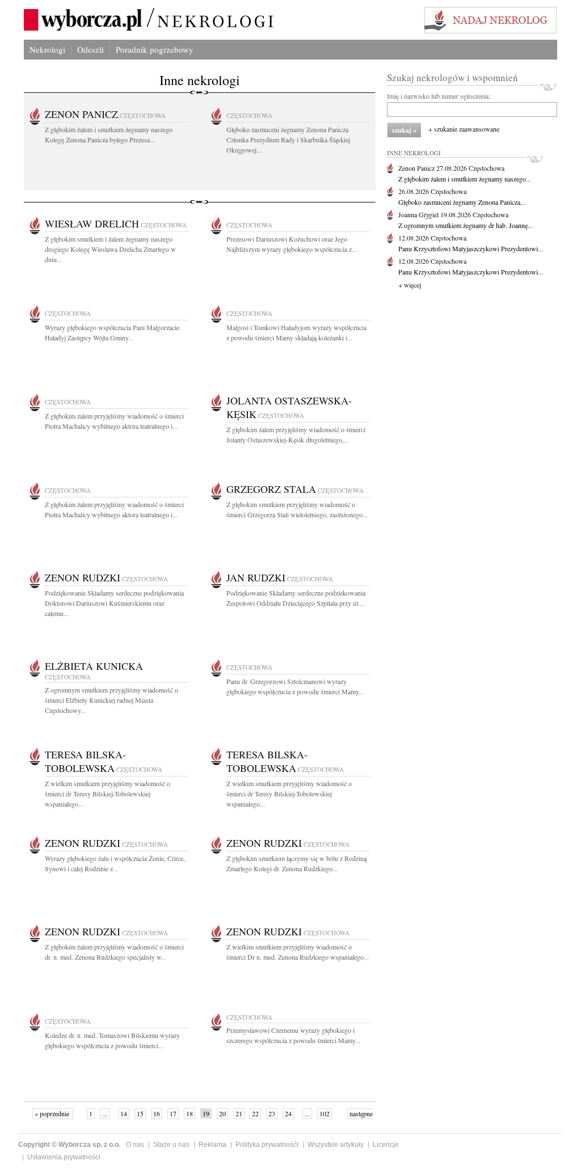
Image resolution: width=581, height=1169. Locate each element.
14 (123, 1113)
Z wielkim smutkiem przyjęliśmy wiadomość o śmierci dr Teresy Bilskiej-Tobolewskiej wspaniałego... (107, 793)
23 (271, 1113)
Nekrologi (47, 49)
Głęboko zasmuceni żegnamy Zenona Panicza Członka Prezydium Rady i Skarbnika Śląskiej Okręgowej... (288, 139)
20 (222, 1113)
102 (324, 1113)
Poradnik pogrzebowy (154, 49)
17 (173, 1113)
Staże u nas (171, 1145)
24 (288, 1113)
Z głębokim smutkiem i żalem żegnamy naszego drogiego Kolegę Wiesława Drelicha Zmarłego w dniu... (110, 249)
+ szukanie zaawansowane (463, 128)
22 (255, 1113)
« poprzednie (53, 1113)
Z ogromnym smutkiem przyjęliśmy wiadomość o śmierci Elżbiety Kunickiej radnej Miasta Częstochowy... (111, 700)
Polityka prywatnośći (266, 1145)
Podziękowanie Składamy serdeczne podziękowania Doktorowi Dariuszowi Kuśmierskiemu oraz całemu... (114, 603)
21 (238, 1113)
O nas (135, 1145)
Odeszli (90, 49)
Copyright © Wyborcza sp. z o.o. (69, 1145)
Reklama (212, 1145)
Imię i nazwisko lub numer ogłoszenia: (438, 95)
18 (189, 1113)
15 (140, 1113)
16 (156, 1113)
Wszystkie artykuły (336, 1145)
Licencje (386, 1145)
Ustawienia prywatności (63, 1157)
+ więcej (409, 284)
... (104, 1113)
